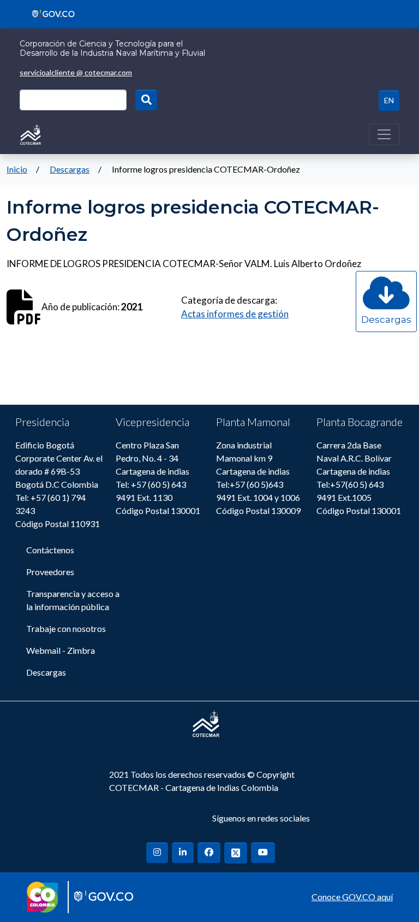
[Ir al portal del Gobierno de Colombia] (49, 13)
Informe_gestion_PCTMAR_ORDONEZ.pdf (386, 329)
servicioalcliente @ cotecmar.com (76, 72)
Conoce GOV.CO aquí (352, 896)
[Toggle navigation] (384, 134)
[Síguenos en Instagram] (157, 852)
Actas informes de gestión (235, 314)
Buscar (146, 100)
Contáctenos (50, 550)
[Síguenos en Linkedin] (183, 852)
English (389, 100)
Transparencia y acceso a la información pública (72, 600)
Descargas (69, 169)
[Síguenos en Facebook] (208, 852)
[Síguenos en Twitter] (235, 853)
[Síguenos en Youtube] (263, 852)
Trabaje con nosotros (66, 628)
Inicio (17, 169)
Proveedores (50, 571)
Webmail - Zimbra (60, 650)
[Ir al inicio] (30, 133)
